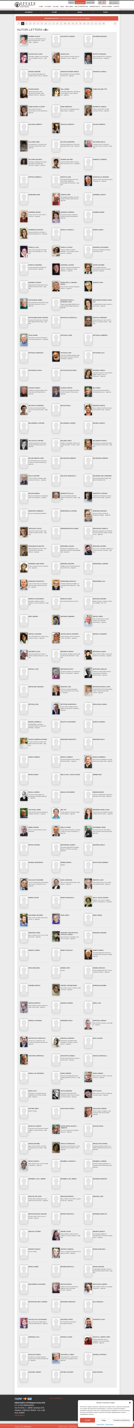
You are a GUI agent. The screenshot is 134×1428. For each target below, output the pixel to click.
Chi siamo (47, 6)
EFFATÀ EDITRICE (80, 2)
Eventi (105, 12)
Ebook (80, 12)
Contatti (116, 6)
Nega (104, 1420)
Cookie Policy (100, 1424)
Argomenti (28, 12)
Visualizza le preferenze (121, 1420)
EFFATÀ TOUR (90, 2)
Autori (54, 12)
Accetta (87, 1420)
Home (41, 6)
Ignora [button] (88, 18)
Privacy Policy (109, 1424)
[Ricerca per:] (114, 2)
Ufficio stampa (107, 6)
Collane (56, 6)
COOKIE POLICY (72, 1426)
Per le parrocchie (81, 6)
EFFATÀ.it (71, 2)
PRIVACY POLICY (63, 1426)
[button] (130, 1403)
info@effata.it (19, 1415)
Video (62, 6)
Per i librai (69, 6)
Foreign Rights (94, 6)
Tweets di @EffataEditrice (56, 1398)
